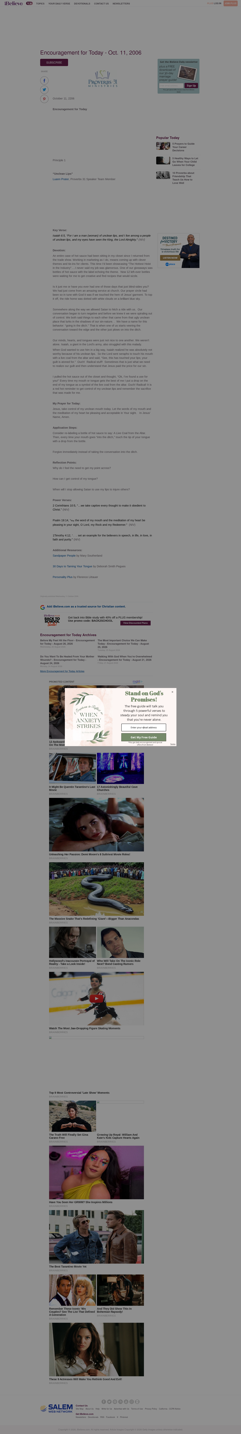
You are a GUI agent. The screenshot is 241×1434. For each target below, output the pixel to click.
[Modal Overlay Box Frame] (120, 717)
